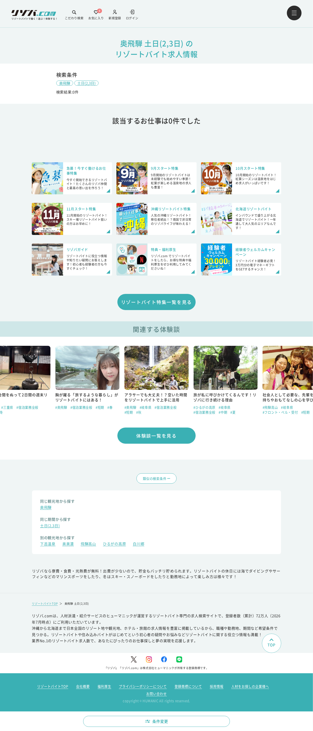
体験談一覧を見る (156, 435)
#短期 (100, 407)
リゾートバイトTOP (45, 603)
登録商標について (188, 686)
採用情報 (217, 686)
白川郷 (138, 544)
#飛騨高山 (270, 407)
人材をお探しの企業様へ (250, 686)
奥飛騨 (64, 83)
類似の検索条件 (154, 478)
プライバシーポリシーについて (143, 686)
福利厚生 (104, 686)
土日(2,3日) (86, 83)
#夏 (232, 412)
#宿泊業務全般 (27, 407)
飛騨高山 (88, 544)
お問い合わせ (156, 693)
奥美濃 (68, 544)
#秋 (138, 412)
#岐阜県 (146, 407)
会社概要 (83, 686)
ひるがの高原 (114, 544)
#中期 (223, 412)
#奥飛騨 (61, 407)
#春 (109, 407)
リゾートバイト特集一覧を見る (156, 302)
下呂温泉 (48, 544)
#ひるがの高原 (204, 407)
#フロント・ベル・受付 (280, 412)
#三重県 (7, 407)
